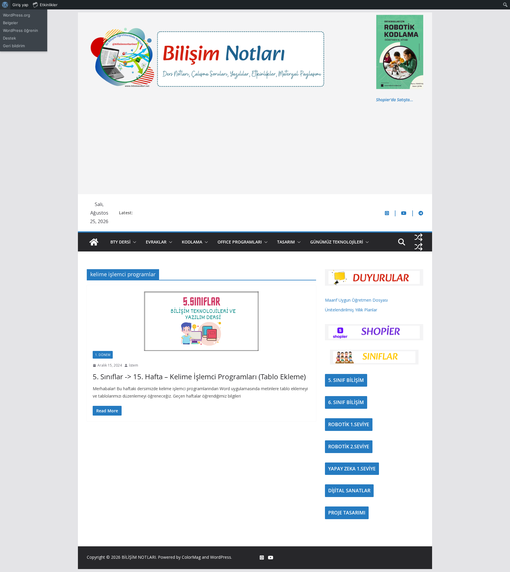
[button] (133, 242)
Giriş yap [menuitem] (20, 4)
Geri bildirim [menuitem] (14, 45)
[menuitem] (5, 4)
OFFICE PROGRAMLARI (240, 242)
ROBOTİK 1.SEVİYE (348, 424)
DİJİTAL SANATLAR (349, 490)
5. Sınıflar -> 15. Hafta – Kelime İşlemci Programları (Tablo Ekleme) (199, 376)
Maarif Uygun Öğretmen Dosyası (356, 300)
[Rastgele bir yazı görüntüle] (418, 237)
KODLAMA (192, 242)
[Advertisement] (255, 147)
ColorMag (191, 557)
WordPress (220, 557)
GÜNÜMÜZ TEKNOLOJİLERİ (336, 242)
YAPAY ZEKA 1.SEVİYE (352, 468)
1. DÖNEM (102, 355)
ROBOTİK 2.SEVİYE (348, 446)
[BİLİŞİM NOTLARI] (94, 242)
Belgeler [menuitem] (10, 22)
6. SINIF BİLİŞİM (346, 402)
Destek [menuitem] (9, 38)
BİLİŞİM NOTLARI (139, 557)
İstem (133, 365)
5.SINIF (123, 355)
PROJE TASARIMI (346, 512)
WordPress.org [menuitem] (16, 15)
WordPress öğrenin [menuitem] (20, 30)
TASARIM (286, 242)
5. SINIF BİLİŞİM (346, 380)
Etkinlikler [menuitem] (49, 4)
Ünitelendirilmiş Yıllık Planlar (351, 310)
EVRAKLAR (156, 242)
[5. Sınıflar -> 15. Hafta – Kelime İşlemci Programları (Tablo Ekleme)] (201, 321)
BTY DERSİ (120, 242)
